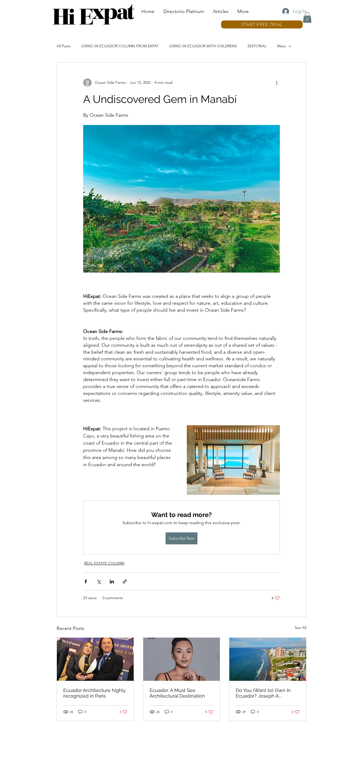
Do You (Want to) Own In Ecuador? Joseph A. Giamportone (263, 693)
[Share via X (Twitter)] (98, 581)
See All (300, 627)
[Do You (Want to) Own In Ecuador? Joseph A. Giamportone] (267, 659)
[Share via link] (124, 581)
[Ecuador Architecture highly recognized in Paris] (95, 659)
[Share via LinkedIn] (111, 581)
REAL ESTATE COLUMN (104, 563)
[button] (307, 17)
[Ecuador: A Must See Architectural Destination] (181, 659)
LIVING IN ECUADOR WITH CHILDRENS (203, 46)
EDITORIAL (257, 46)
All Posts (64, 46)
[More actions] (276, 83)
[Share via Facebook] (85, 581)
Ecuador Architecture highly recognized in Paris (94, 693)
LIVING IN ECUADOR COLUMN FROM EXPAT (120, 46)
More (281, 46)
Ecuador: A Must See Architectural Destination (177, 693)
